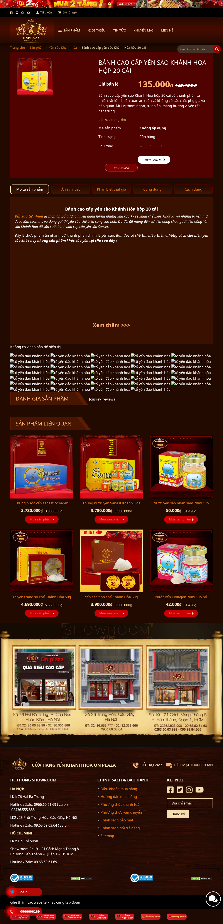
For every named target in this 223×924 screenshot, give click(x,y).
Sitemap (107, 835)
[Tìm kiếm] (217, 49)
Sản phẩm (71, 30)
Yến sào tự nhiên (29, 216)
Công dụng (152, 189)
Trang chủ (17, 47)
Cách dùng (193, 189)
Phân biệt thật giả (111, 189)
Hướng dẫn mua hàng (119, 796)
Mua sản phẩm (41, 519)
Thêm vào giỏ (154, 160)
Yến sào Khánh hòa (63, 47)
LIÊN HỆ (167, 30)
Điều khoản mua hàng (119, 788)
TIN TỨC (119, 30)
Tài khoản (46, 12)
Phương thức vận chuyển (121, 812)
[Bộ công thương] (21, 877)
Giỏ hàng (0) (70, 12)
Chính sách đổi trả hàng (120, 828)
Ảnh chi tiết (70, 189)
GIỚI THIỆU (96, 30)
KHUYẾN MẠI (143, 30)
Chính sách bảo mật (117, 820)
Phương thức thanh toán (121, 804)
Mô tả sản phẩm (29, 189)
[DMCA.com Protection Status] (82, 878)
